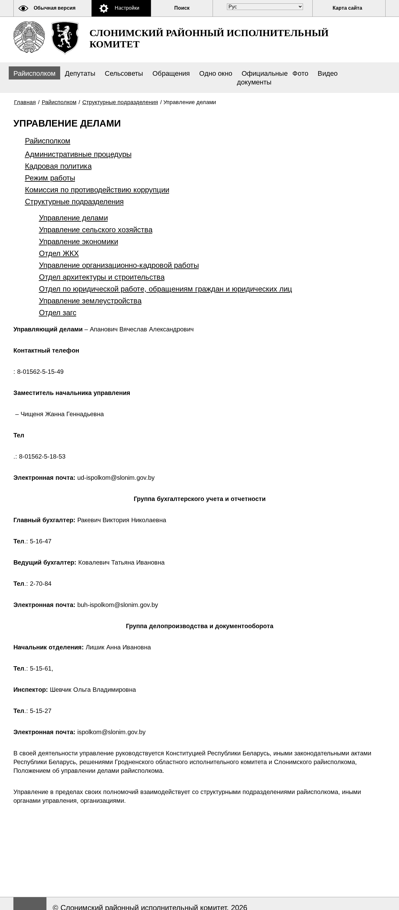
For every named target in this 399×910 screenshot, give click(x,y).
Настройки (127, 8)
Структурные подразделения (120, 102)
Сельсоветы (124, 73)
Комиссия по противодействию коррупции (97, 189)
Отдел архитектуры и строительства (102, 277)
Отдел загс (57, 312)
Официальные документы (262, 78)
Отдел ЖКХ (59, 253)
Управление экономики (78, 241)
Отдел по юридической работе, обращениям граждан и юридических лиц (165, 289)
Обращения (171, 73)
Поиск (182, 8)
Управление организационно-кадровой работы (119, 265)
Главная (25, 102)
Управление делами (73, 218)
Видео (328, 73)
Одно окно (215, 73)
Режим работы (50, 178)
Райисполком (34, 73)
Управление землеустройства (90, 300)
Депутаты (80, 73)
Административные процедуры (78, 154)
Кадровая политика (58, 166)
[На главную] (29, 37)
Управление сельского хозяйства (95, 229)
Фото (300, 73)
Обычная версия (54, 8)
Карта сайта (347, 8)
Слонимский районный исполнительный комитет (209, 38)
